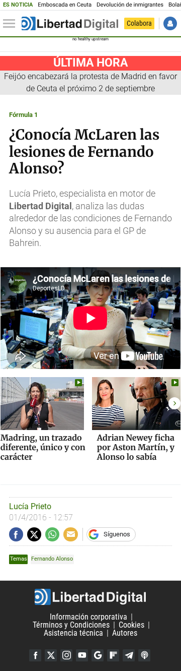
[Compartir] (16, 534)
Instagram (66, 655)
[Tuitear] (34, 534)
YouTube (82, 655)
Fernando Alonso (52, 559)
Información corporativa (88, 617)
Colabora (139, 23)
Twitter (51, 655)
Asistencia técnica (73, 633)
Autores (124, 633)
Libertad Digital (90, 597)
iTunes (144, 655)
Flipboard (113, 655)
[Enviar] (52, 534)
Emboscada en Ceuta (65, 5)
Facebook (35, 655)
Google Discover (98, 655)
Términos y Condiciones (71, 625)
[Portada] (70, 24)
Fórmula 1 (23, 114)
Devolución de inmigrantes (130, 5)
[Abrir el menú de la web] (11, 23)
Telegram (129, 655)
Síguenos (117, 534)
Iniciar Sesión (170, 23)
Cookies (131, 625)
